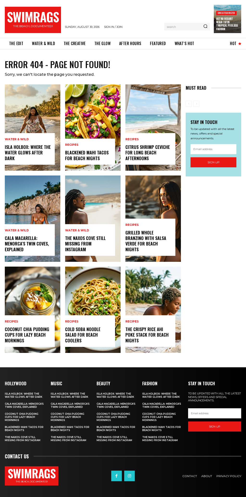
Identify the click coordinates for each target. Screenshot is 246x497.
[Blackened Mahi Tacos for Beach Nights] (93, 127)
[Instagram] (129, 476)
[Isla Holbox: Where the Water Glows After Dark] (32, 127)
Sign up (214, 162)
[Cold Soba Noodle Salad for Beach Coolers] (93, 310)
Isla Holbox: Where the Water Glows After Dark (28, 152)
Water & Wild (17, 139)
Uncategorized (226, 13)
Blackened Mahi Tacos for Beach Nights (87, 155)
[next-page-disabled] (196, 104)
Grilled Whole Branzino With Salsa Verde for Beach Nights (145, 240)
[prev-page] (189, 104)
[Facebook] (116, 476)
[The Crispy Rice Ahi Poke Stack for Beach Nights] (153, 310)
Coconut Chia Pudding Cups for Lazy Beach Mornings (27, 335)
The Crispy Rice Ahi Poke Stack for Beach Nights (147, 335)
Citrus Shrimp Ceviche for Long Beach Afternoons (147, 152)
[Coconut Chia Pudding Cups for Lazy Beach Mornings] (32, 310)
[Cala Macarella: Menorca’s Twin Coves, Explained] (32, 218)
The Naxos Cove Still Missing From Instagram (85, 243)
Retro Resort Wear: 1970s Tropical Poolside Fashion (227, 24)
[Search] (205, 26)
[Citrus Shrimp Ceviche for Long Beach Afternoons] (153, 127)
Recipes (11, 321)
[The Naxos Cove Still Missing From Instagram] (93, 218)
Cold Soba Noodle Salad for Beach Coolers (82, 335)
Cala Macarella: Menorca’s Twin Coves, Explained (27, 243)
